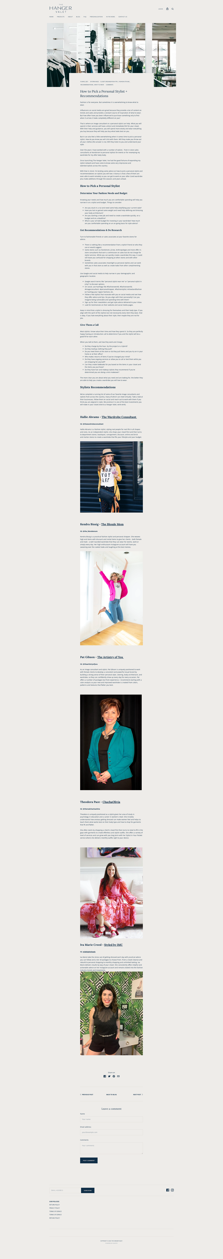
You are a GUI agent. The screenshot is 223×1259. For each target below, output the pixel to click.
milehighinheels (89, 952)
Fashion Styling (124, 81)
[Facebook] (167, 1190)
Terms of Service (55, 1211)
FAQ (85, 17)
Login (160, 9)
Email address (85, 1127)
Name (82, 1114)
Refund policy (54, 1218)
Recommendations (86, 85)
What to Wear (99, 85)
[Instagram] (172, 1190)
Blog (78, 17)
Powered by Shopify (111, 1243)
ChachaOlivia (111, 802)
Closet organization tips (109, 81)
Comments (109, 85)
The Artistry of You (110, 657)
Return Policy (54, 1205)
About (70, 17)
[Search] (172, 9)
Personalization (96, 17)
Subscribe (88, 1190)
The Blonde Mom (112, 524)
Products (60, 17)
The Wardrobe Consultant (119, 417)
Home (51, 17)
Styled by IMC (113, 945)
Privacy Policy (54, 1208)
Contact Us (122, 17)
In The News (110, 17)
